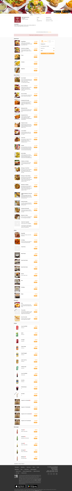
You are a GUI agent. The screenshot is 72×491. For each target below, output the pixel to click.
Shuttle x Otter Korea (37, 471)
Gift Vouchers (17, 467)
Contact (38, 467)
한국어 (64, 0)
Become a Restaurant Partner (27, 471)
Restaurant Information (37, 14)
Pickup (53, 41)
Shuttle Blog (22, 467)
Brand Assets (17, 469)
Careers (34, 467)
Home (56, 0)
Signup (58, 0)
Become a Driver (18, 471)
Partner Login (29, 467)
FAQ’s (21, 469)
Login (61, 0)
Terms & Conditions (33, 469)
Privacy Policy (26, 469)
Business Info (37, 490)
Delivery (45, 41)
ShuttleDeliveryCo (54, 468)
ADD (35, 43)
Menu (31, 14)
